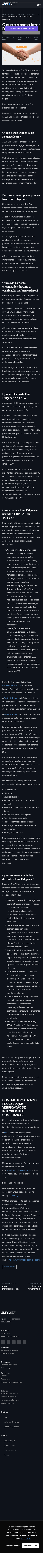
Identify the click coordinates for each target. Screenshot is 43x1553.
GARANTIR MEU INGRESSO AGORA (21, 28)
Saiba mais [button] (26, 1539)
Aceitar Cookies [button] (30, 1546)
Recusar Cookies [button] (13, 1546)
